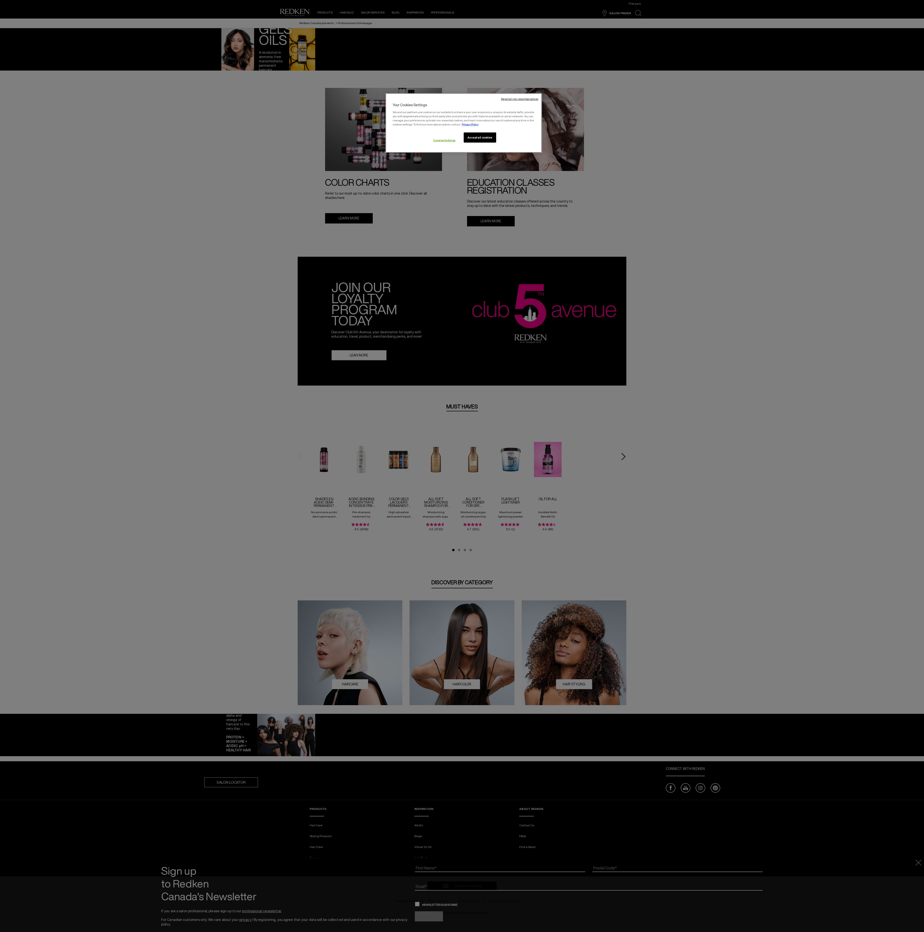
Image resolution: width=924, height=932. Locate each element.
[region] (463, 123)
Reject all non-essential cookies (519, 99)
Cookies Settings (444, 140)
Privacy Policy (470, 124)
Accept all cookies (480, 137)
